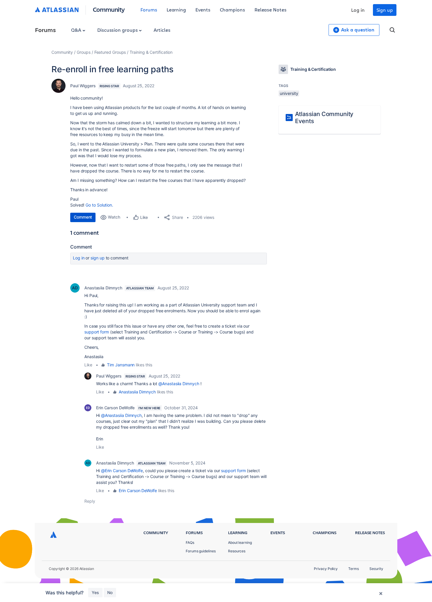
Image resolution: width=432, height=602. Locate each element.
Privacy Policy (326, 568)
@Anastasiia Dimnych (178, 383)
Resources (236, 551)
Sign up (384, 10)
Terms (353, 568)
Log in (358, 10)
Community (109, 9)
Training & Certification (151, 52)
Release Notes (270, 9)
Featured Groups (110, 52)
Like (88, 364)
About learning (240, 542)
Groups (84, 52)
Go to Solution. (99, 204)
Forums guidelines (201, 551)
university (289, 93)
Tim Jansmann (121, 364)
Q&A (76, 30)
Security (376, 568)
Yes (95, 592)
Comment (83, 216)
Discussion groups (118, 30)
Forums (148, 9)
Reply (89, 501)
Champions (232, 9)
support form (96, 331)
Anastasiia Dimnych (103, 287)
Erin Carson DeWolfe (115, 407)
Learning (176, 9)
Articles (162, 30)
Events (202, 9)
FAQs (190, 542)
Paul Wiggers (83, 85)
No (110, 592)
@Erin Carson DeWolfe (122, 470)
